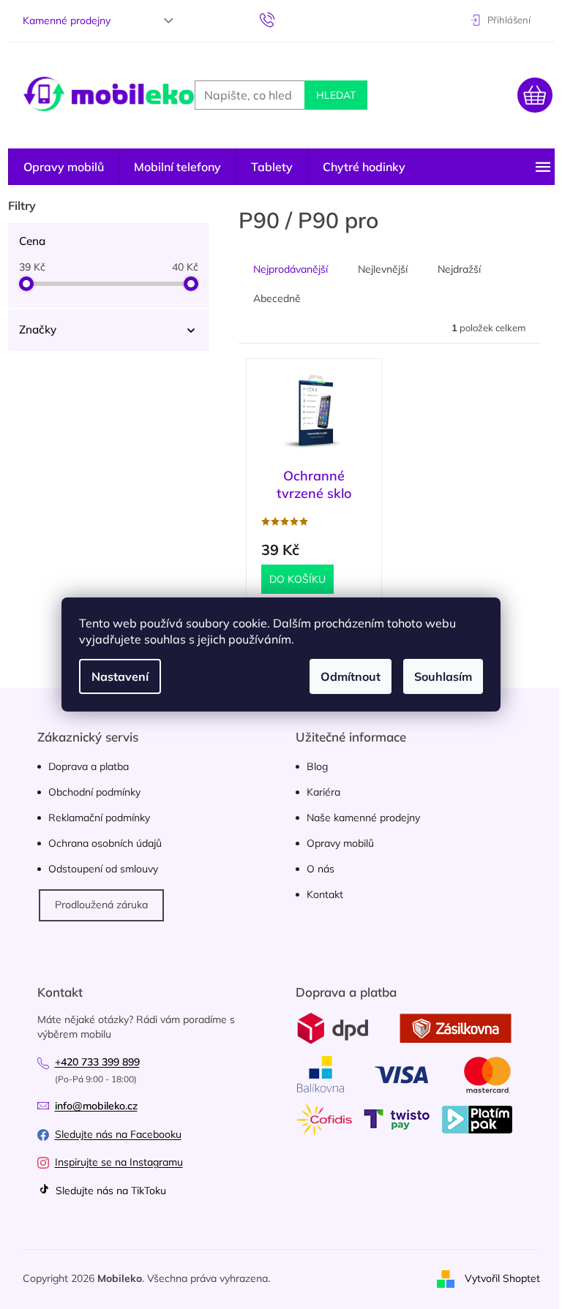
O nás (320, 868)
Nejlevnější (383, 269)
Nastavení (120, 676)
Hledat (336, 95)
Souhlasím (443, 676)
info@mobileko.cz (96, 1105)
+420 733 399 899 (97, 1061)
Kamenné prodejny (66, 20)
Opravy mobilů (340, 843)
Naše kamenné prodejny (363, 817)
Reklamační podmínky (99, 817)
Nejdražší (459, 269)
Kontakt (325, 894)
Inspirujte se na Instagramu (119, 1162)
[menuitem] (64, 166)
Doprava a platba (88, 766)
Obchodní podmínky (94, 792)
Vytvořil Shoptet (502, 1278)
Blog (317, 766)
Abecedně (277, 298)
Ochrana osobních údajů (105, 843)
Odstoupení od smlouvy (103, 868)
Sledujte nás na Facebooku (118, 1134)
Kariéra (323, 792)
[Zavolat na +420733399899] (281, 19)
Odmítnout (351, 676)
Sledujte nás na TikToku (109, 1190)
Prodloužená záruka (101, 904)
